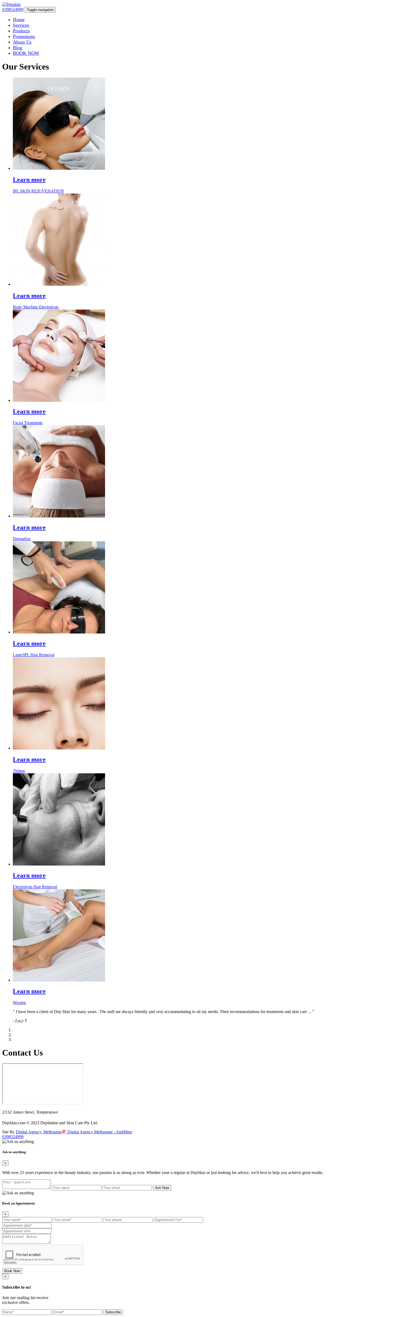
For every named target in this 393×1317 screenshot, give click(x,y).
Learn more (29, 179)
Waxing (19, 1002)
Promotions (24, 36)
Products (21, 30)
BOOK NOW (26, 53)
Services (21, 25)
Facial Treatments (28, 422)
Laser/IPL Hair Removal (33, 654)
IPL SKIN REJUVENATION (38, 191)
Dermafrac (22, 538)
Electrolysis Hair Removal (35, 887)
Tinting (19, 770)
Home (19, 19)
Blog (17, 47)
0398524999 (13, 9)
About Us (22, 42)
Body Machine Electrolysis (36, 307)
